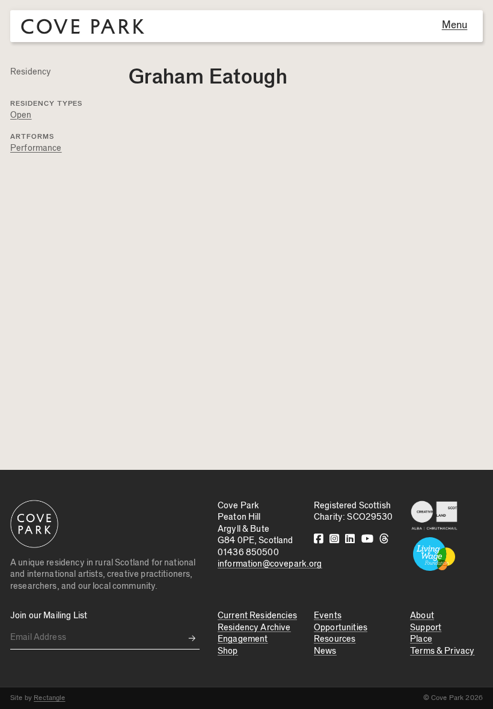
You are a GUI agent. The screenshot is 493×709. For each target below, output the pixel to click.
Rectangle (49, 697)
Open (21, 115)
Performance (36, 148)
